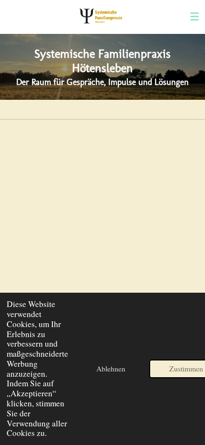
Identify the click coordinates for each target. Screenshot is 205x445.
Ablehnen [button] (110, 368)
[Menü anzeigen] (194, 16)
